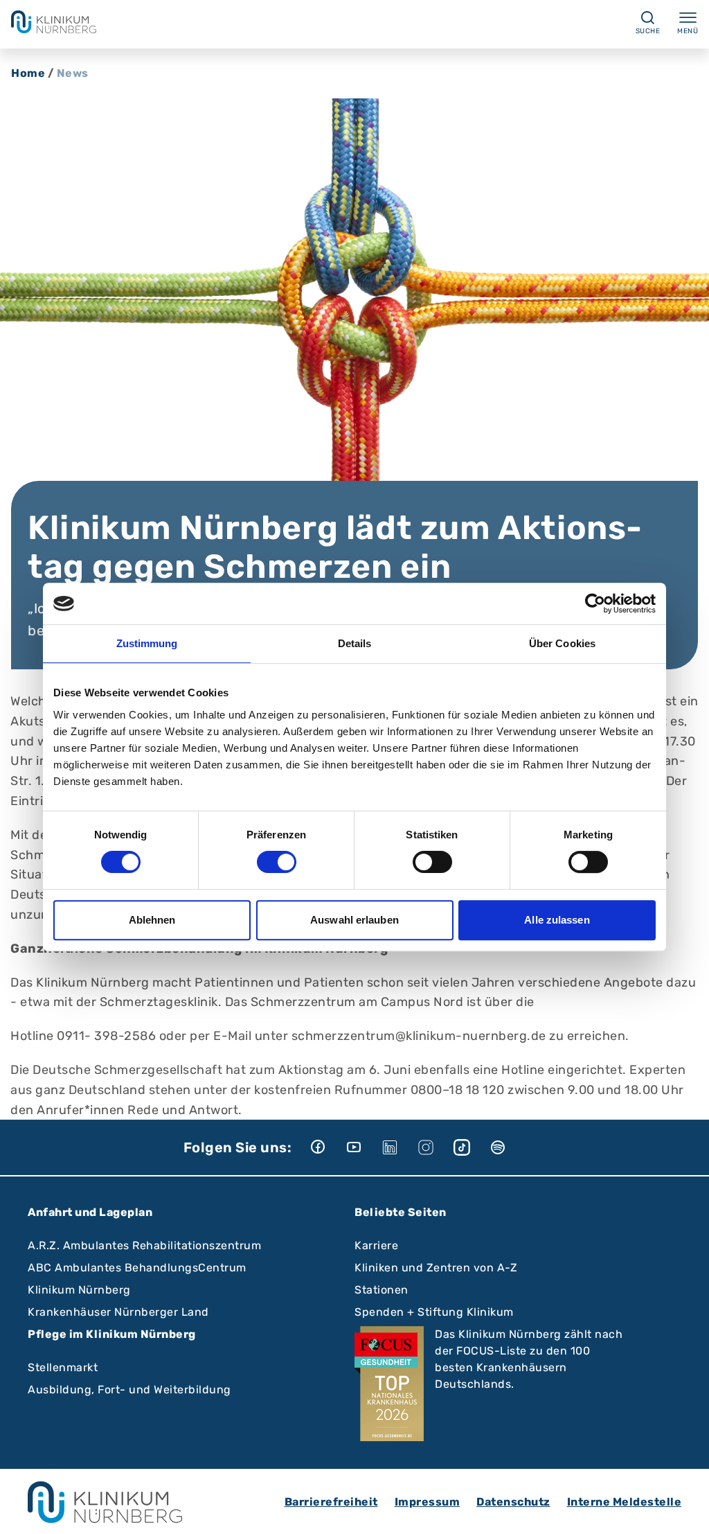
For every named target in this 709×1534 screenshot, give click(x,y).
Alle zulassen (556, 920)
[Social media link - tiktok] (472, 1147)
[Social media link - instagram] (436, 1147)
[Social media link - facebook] (327, 1147)
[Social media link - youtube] (363, 1147)
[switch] (276, 862)
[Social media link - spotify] (508, 1147)
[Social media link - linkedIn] (400, 1147)
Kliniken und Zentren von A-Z (435, 1267)
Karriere (376, 1245)
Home (28, 73)
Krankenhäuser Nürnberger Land (118, 1312)
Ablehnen (152, 920)
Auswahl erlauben (354, 920)
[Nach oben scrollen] (685, 1510)
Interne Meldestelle (624, 1501)
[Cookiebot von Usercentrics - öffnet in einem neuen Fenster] (595, 603)
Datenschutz (513, 1501)
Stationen (381, 1289)
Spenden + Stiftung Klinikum (434, 1312)
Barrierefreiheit (331, 1501)
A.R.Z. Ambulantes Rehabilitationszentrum (144, 1245)
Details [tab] (355, 643)
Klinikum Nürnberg (79, 1289)
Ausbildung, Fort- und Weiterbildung (129, 1389)
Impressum (427, 1501)
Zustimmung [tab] (147, 643)
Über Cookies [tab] (562, 643)
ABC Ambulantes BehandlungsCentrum (137, 1267)
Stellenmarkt (63, 1367)
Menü (687, 31)
